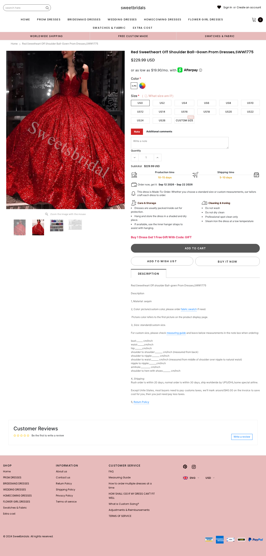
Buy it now (227, 261)
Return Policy (141, 401)
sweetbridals (133, 7)
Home (14, 43)
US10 (250, 102)
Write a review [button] (242, 436)
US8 (228, 102)
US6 (206, 102)
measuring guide (176, 332)
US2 (162, 102)
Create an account (249, 7)
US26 (162, 120)
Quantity (136, 150)
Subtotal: (136, 166)
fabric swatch (189, 309)
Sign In (227, 7)
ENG (193, 478)
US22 (250, 111)
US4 (184, 102)
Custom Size (184, 120)
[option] (46, 36)
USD (208, 478)
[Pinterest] (185, 466)
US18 (206, 111)
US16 (184, 111)
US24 (140, 120)
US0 (140, 102)
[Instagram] (194, 466)
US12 (140, 111)
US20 (228, 111)
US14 (162, 111)
